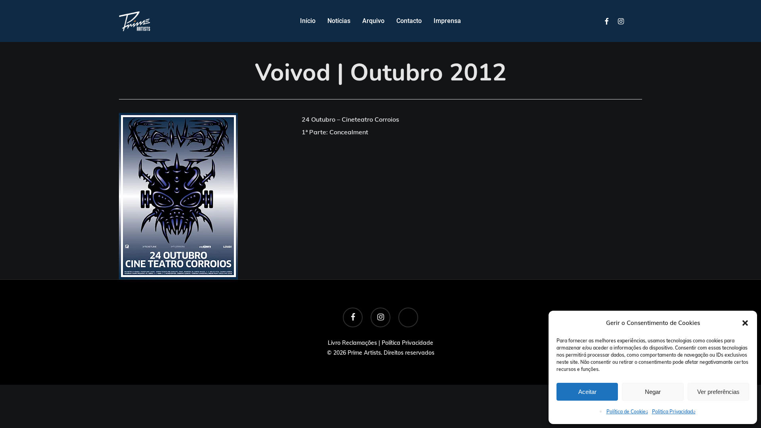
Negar (653, 391)
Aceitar (587, 391)
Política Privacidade (407, 342)
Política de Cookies (627, 412)
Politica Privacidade (674, 412)
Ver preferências (718, 391)
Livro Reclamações (352, 342)
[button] (745, 323)
